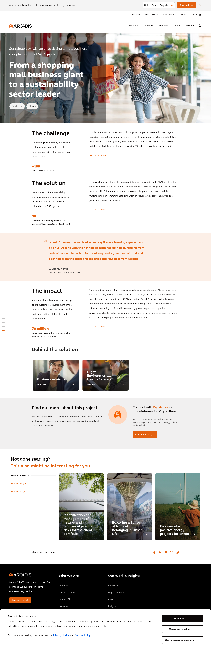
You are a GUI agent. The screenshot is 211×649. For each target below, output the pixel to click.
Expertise (149, 26)
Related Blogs (18, 491)
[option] (105, 257)
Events (155, 15)
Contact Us (18, 600)
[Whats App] (177, 552)
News (146, 15)
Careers (194, 15)
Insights (190, 26)
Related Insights (19, 483)
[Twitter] (166, 552)
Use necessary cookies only (179, 640)
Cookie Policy (83, 635)
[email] (171, 552)
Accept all (179, 618)
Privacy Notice (61, 635)
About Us (133, 26)
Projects (163, 26)
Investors (136, 15)
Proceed (184, 5)
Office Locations (169, 15)
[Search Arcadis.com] (200, 26)
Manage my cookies (179, 629)
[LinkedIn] (160, 552)
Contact (183, 15)
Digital (177, 26)
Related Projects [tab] (20, 475)
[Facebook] (154, 552)
